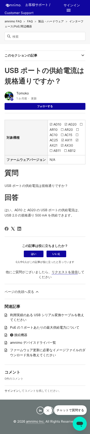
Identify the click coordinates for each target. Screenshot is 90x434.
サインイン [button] (72, 5)
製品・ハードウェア (51, 21)
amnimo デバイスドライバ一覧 (33, 342)
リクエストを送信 (65, 272)
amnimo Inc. (35, 421)
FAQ (30, 21)
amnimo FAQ (13, 21)
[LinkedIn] (19, 229)
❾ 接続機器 (18, 335)
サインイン (12, 390)
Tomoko (22, 93)
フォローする (45, 106)
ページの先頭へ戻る (20, 292)
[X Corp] (13, 229)
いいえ (56, 253)
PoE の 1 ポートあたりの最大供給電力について (44, 327)
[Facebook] (7, 229)
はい (33, 253)
